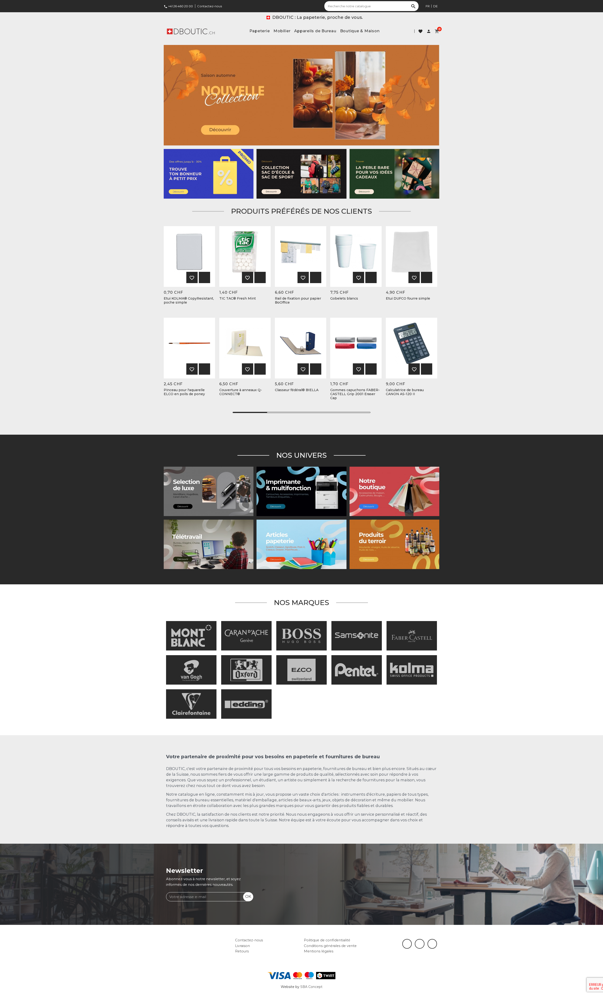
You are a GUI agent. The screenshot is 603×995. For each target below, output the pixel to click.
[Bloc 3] (301, 95)
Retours (242, 951)
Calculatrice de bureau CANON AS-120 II (405, 392)
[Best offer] (394, 173)
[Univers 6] (301, 491)
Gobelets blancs (344, 299)
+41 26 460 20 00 (178, 6)
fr (428, 6)
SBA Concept (311, 987)
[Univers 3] (394, 491)
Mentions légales (318, 951)
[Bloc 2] (301, 173)
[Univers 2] (208, 544)
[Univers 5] (301, 544)
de (435, 6)
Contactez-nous (209, 6)
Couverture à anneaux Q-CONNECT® (240, 392)
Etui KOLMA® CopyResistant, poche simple (189, 301)
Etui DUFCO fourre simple (408, 299)
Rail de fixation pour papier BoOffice (298, 301)
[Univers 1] (208, 491)
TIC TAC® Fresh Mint (237, 299)
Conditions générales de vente (330, 946)
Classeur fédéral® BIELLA (296, 390)
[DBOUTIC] (191, 31)
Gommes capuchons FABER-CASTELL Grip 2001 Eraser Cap (355, 394)
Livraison (242, 946)
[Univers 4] (394, 544)
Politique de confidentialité (327, 940)
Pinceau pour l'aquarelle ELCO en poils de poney (184, 392)
